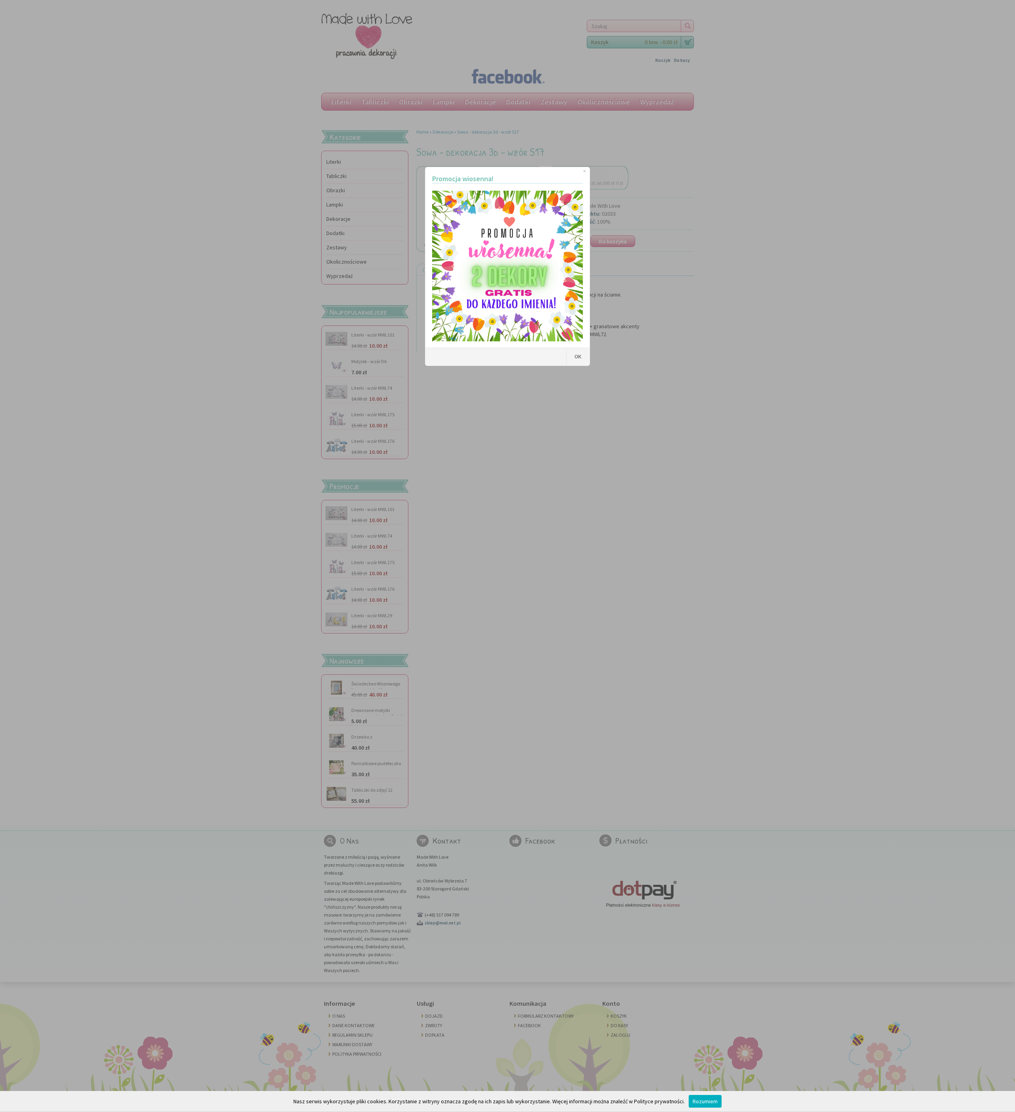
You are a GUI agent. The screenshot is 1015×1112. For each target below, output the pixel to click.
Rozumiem (705, 1101)
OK (578, 357)
